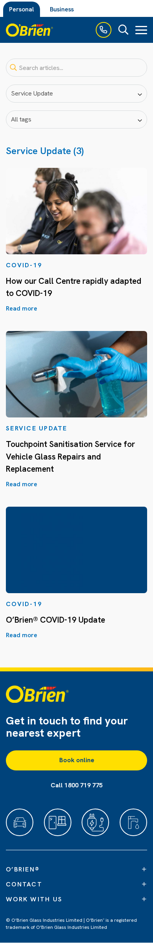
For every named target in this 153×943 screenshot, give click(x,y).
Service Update (36, 428)
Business (62, 9)
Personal (21, 9)
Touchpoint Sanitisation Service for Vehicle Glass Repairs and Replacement (70, 456)
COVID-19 (24, 265)
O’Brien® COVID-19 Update (55, 619)
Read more (21, 308)
